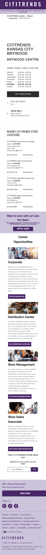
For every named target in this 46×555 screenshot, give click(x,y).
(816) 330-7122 (12, 172)
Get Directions (23, 94)
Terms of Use (6, 524)
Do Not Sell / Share (34, 527)
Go (34, 469)
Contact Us (14, 514)
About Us (5, 514)
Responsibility (25, 524)
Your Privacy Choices (14, 532)
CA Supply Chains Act (30, 521)
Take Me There (16, 111)
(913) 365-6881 (12, 207)
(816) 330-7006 (17, 101)
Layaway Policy (29, 518)
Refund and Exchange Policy (12, 518)
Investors (36, 524)
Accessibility (22, 527)
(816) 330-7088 (12, 189)
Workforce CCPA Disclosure (11, 521)
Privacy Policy (25, 514)
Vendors (16, 524)
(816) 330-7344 (12, 155)
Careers (5, 527)
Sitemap (12, 527)
